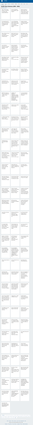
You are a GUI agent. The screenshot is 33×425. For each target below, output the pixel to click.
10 (17, 415)
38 (5, 417)
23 (10, 416)
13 (22, 415)
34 (28, 416)
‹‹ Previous (3, 415)
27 (16, 416)
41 (10, 417)
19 (3, 416)
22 (8, 416)
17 (29, 415)
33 (26, 416)
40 (8, 417)
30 (21, 416)
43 (13, 417)
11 (19, 415)
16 (27, 415)
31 (23, 416)
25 (13, 416)
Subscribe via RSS (4, 7)
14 (24, 415)
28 (18, 416)
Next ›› (16, 417)
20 (5, 416)
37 (3, 417)
